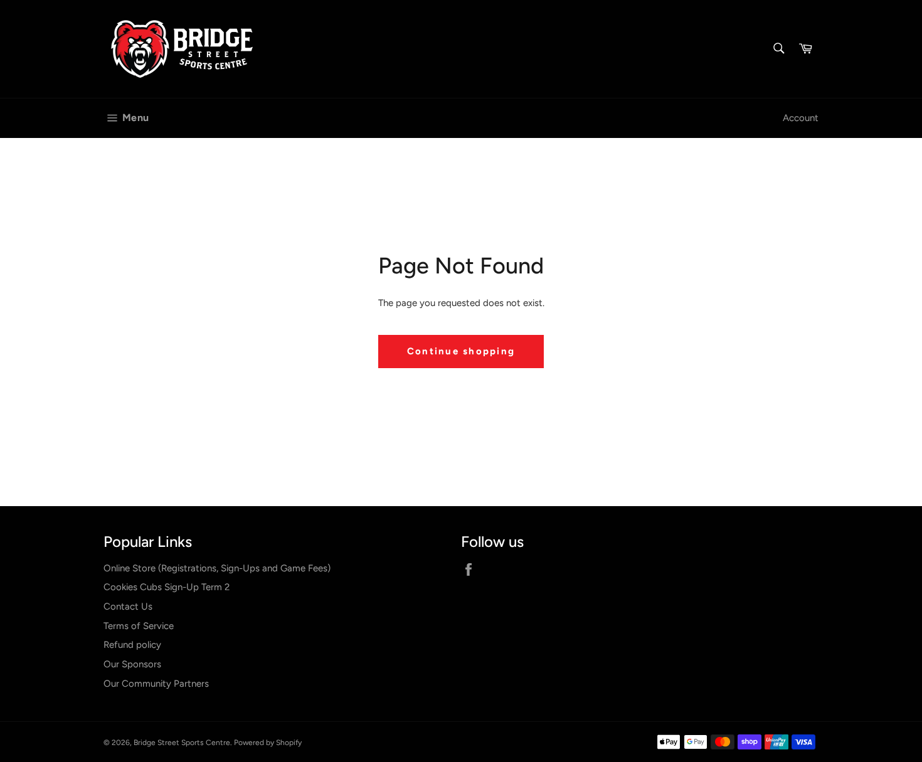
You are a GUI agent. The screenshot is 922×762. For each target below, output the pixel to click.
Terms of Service (138, 626)
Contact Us (127, 606)
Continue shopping (461, 351)
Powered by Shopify (268, 742)
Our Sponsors (132, 664)
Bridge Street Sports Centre (182, 742)
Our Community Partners (156, 683)
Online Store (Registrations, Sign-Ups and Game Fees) (217, 568)
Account (801, 118)
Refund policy (132, 644)
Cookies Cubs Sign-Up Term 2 (166, 587)
